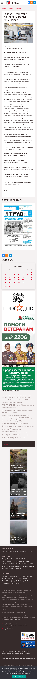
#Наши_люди (14, 400)
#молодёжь (6, 421)
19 (5, 280)
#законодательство (21, 412)
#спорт (16, 434)
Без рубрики (11, 559)
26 (5, 282)
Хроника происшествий (14, 566)
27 (10, 282)
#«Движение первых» (16, 395)
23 (23, 280)
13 (10, 277)
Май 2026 (29, 576)
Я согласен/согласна (19, 676)
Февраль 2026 (23, 578)
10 (27, 275)
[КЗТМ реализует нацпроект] (18, 24)
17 (27, 277)
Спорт (4, 566)
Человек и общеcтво (28, 566)
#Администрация (26, 395)
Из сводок (27, 559)
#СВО (21, 400)
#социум (7, 434)
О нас (17, 551)
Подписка (23, 551)
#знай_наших (6, 415)
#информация (17, 415)
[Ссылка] (8, 2)
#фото (28, 435)
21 (14, 280)
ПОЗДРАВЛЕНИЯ (12, 563)
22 (19, 280)
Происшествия (23, 563)
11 (31, 275)
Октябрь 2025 (6, 583)
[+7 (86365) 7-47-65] (3, 624)
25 (32, 280)
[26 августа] (18, 226)
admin (8, 46)
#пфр (26, 432)
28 (14, 282)
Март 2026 (14, 578)
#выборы (23, 410)
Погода (6, 444)
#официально (10, 426)
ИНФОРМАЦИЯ (6, 561)
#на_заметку (8, 423)
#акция (18, 405)
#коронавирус (13, 418)
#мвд (30, 418)
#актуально (8, 404)
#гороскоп (29, 410)
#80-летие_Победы (6, 395)
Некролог (29, 561)
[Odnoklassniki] (31, 2)
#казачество (26, 415)
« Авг (5, 286)
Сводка (31, 563)
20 (10, 280)
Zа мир (4, 559)
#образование (22, 423)
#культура (24, 417)
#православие (6, 429)
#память (20, 426)
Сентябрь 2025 (15, 583)
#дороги (8, 412)
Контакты (11, 551)
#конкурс (5, 418)
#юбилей (22, 437)
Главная (4, 8)
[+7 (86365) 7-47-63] (3, 628)
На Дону (21, 561)
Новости (4, 551)
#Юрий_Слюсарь (16, 402)
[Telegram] (34, 2)
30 (23, 282)
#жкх (13, 412)
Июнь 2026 (21, 576)
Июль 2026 (13, 576)
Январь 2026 (5, 581)
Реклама (29, 551)
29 (19, 282)
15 (18, 277)
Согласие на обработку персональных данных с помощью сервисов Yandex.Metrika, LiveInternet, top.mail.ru (16, 653)
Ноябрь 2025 (24, 581)
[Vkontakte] (29, 2)
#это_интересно (10, 437)
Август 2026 (5, 576)
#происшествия (9, 431)
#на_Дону (16, 420)
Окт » (9, 286)
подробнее (9, 670)
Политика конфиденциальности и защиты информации (18, 658)
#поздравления (28, 426)
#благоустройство (9, 407)
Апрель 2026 (6, 578)
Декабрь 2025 (15, 581)
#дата (4, 412)
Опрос (4, 563)
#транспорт (23, 435)
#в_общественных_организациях (11, 410)
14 (14, 277)
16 (23, 277)
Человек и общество (14, 8)
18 (31, 277)
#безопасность (27, 405)
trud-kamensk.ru (15, 619)
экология (18, 568)
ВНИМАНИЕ (19, 559)
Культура (15, 561)
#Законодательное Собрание (10, 397)
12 (5, 277)
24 (27, 280)
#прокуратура (20, 432)
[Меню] (2, 2)
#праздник (15, 429)
